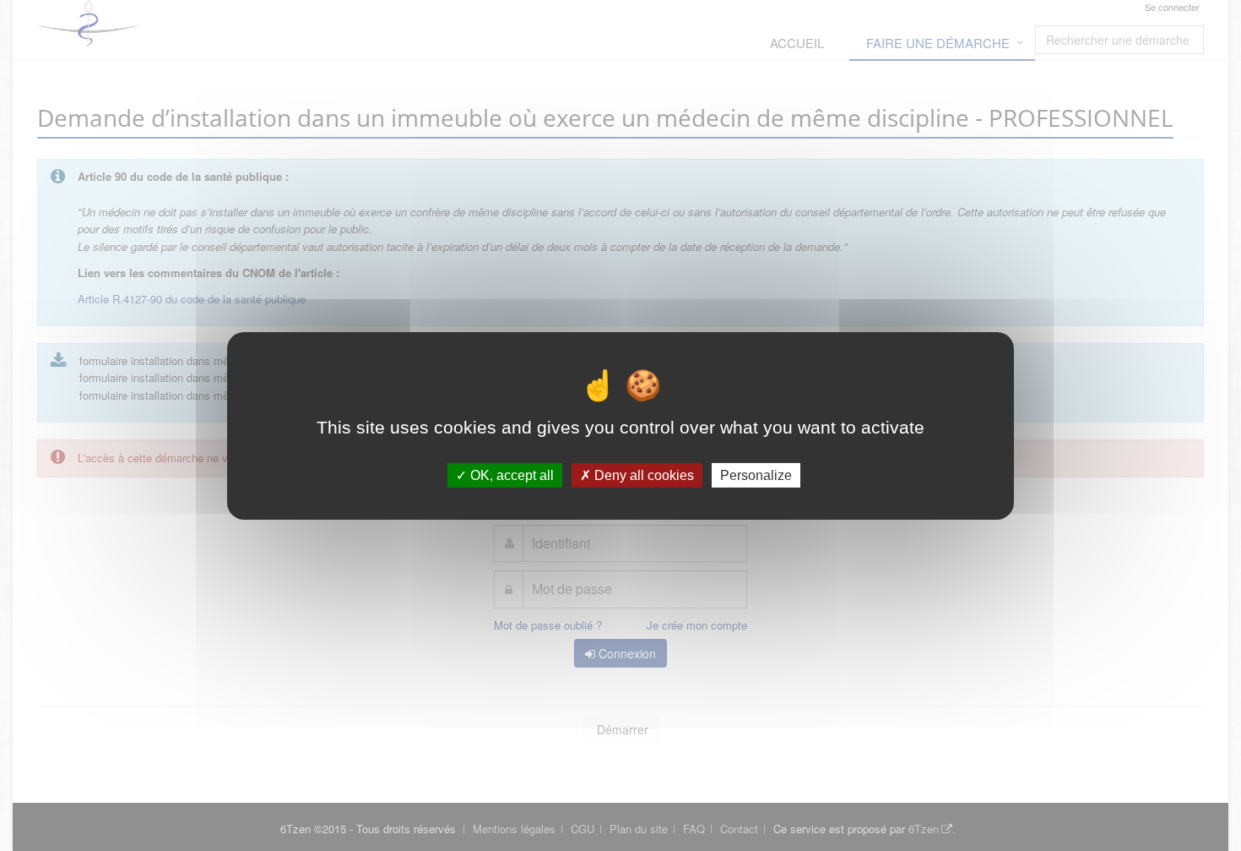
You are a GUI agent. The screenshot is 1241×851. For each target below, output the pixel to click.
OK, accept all (510, 474)
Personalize (756, 474)
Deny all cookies (642, 474)
